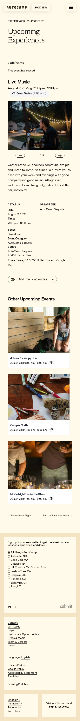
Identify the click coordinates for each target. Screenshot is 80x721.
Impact (12, 630)
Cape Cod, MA (19, 559)
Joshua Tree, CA (21, 571)
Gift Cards (14, 626)
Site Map (13, 676)
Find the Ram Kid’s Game (56, 515)
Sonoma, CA (18, 579)
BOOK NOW (41, 7)
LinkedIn (13, 700)
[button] (20, 156)
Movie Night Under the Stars (27, 494)
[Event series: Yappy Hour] (51, 362)
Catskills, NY (18, 563)
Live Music (14, 234)
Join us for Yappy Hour (24, 358)
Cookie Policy (16, 669)
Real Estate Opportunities (23, 634)
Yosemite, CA (19, 582)
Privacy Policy (16, 665)
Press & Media (16, 638)
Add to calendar (33, 279)
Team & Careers (17, 641)
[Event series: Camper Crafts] (51, 429)
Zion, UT (16, 586)
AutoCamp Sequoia (20, 242)
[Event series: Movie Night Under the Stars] (51, 498)
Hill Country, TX (29, 567)
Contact (13, 622)
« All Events (16, 63)
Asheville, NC (19, 556)
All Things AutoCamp (24, 552)
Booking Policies (18, 684)
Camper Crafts (19, 425)
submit (66, 606)
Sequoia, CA (18, 575)
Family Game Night (20, 515)
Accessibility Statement (22, 672)
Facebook (14, 707)
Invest (11, 645)
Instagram (14, 703)
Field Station (59, 707)
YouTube (13, 711)
